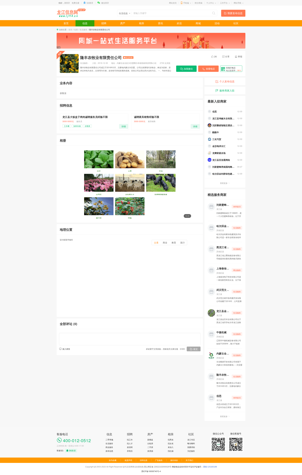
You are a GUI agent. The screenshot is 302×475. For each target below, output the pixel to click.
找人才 (130, 443)
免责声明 (128, 460)
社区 (235, 23)
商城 (198, 23)
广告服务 (159, 460)
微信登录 (105, 2)
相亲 (141, 23)
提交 (195, 349)
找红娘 (170, 451)
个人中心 (210, 2)
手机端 (186, 2)
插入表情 (66, 349)
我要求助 (191, 447)
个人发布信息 (227, 81)
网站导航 (237, 2)
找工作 (130, 439)
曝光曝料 (191, 443)
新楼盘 (150, 439)
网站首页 (173, 2)
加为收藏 (112, 460)
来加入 (170, 447)
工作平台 (224, 2)
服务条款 (174, 460)
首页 (66, 23)
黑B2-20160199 (210, 467)
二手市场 (109, 439)
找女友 (170, 443)
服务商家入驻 (227, 90)
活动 (217, 23)
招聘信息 (143, 460)
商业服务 (109, 447)
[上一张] (70, 184)
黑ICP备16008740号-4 (151, 471)
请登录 (67, 2)
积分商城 (198, 2)
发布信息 (109, 451)
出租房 (150, 443)
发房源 (150, 451)
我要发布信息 (235, 13)
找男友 (170, 439)
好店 (179, 23)
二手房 (150, 447)
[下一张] (189, 184)
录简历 (130, 451)
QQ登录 (90, 2)
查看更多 (224, 183)
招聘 (103, 23)
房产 (122, 23)
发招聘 (130, 447)
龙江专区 (191, 439)
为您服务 (191, 451)
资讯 (160, 23)
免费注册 (75, 2)
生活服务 (83, 29)
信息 (84, 23)
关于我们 (189, 460)
